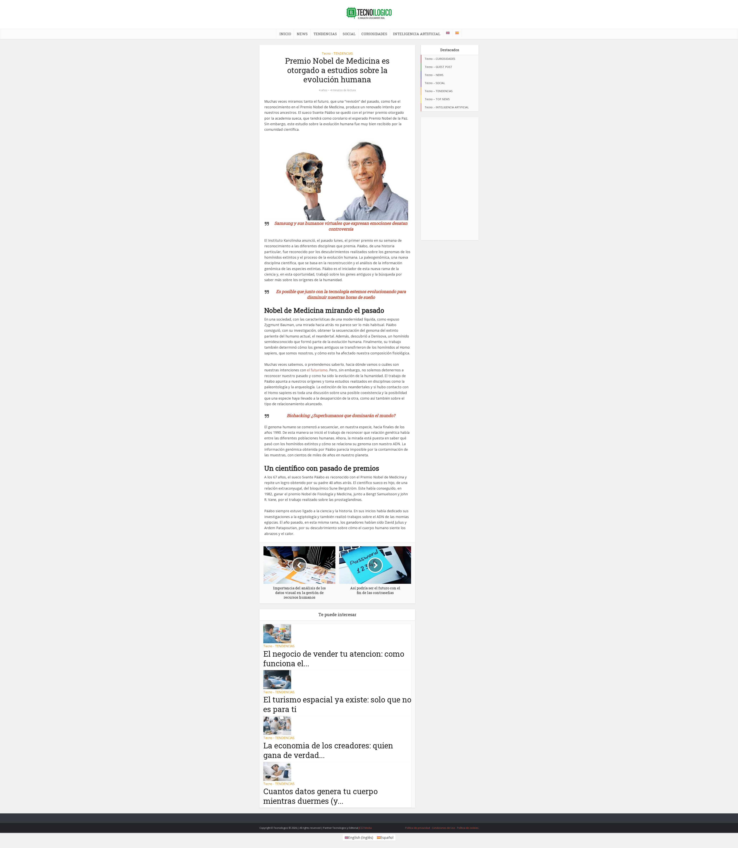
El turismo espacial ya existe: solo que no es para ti (337, 704)
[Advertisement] (450, 178)
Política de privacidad (417, 828)
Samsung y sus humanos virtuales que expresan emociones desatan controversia (340, 226)
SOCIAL (349, 34)
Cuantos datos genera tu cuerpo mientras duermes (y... (320, 796)
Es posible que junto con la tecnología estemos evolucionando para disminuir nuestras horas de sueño (341, 294)
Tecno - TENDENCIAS (337, 53)
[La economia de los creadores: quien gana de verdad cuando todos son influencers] (277, 725)
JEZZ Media (365, 828)
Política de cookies (468, 828)
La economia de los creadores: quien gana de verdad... (328, 750)
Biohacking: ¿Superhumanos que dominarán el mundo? (341, 415)
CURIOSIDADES (374, 34)
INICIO (285, 34)
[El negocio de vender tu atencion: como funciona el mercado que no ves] (277, 633)
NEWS (302, 34)
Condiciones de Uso (443, 828)
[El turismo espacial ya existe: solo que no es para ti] (277, 679)
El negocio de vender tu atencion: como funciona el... (333, 658)
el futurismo (317, 370)
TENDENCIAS (325, 34)
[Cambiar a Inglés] (447, 33)
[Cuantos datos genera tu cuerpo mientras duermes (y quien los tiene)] (277, 771)
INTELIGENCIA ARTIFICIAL (416, 34)
